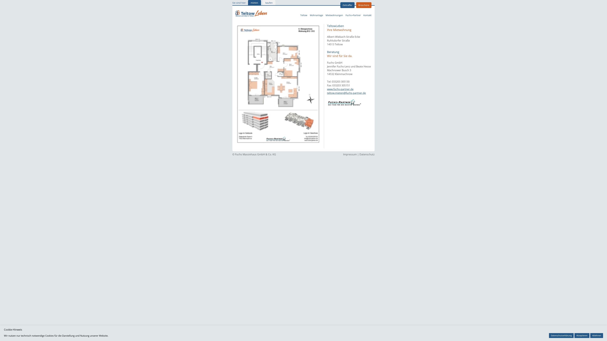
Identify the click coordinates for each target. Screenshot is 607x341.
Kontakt (367, 15)
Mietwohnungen (334, 15)
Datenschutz (367, 154)
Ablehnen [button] (596, 335)
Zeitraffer (347, 5)
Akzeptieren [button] (582, 335)
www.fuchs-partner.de (340, 89)
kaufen (269, 2)
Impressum (350, 154)
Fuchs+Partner (353, 15)
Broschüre (363, 5)
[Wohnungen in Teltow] (251, 13)
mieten (254, 2)
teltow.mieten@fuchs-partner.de (346, 93)
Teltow (303, 15)
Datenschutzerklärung (561, 335)
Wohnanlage (316, 15)
